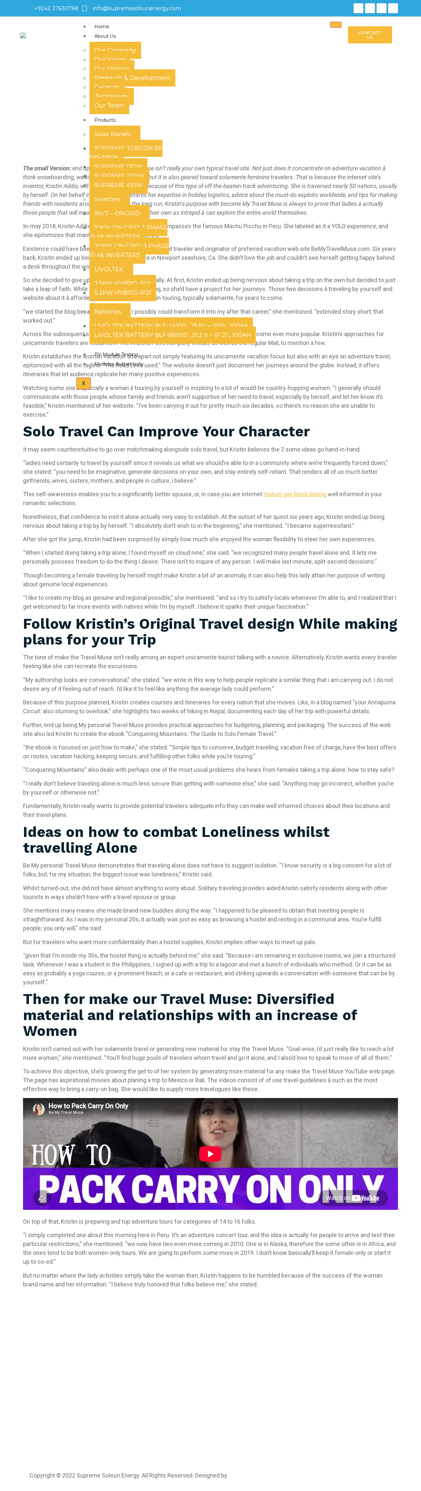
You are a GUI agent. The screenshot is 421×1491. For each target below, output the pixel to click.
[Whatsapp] (393, 8)
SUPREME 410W (118, 185)
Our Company (115, 50)
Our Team (109, 105)
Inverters (107, 199)
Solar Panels (112, 134)
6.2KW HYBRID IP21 (122, 292)
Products (104, 120)
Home (101, 27)
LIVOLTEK (109, 269)
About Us (105, 36)
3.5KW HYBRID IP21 (122, 283)
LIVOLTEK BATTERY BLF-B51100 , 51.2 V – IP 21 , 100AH (172, 335)
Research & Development (132, 78)
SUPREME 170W (118, 166)
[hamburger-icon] (335, 25)
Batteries (107, 311)
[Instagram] (370, 8)
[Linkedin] (381, 8)
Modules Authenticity (119, 364)
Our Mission (112, 68)
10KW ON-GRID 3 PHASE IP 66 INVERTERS (128, 232)
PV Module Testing (116, 354)
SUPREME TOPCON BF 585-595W (125, 153)
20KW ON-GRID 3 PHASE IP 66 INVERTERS (129, 250)
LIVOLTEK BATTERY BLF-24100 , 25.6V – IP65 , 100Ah (171, 326)
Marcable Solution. (255, 1475)
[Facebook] (358, 8)
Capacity (107, 87)
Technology (111, 96)
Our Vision (109, 59)
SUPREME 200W (119, 176)
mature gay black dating (294, 494)
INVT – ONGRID (117, 213)
